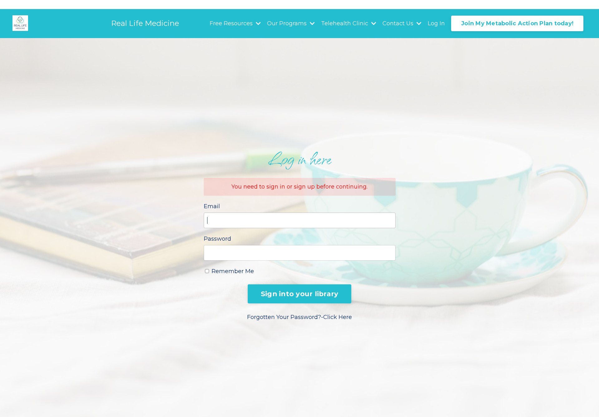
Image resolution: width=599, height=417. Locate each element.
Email (212, 206)
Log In (436, 23)
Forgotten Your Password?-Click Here (299, 317)
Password (217, 238)
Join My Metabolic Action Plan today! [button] (517, 23)
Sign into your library (299, 294)
